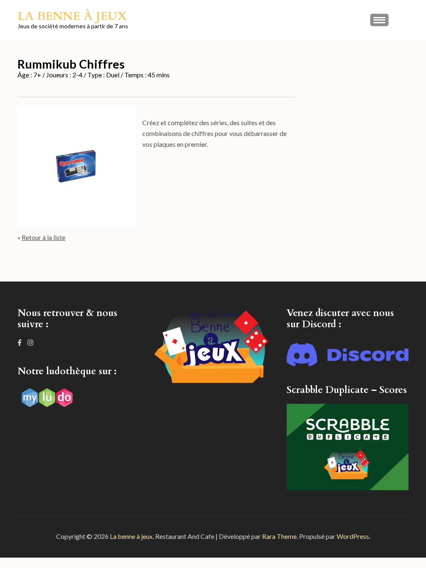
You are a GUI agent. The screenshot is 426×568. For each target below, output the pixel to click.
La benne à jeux (72, 16)
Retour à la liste (43, 237)
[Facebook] (19, 342)
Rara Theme (279, 536)
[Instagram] (30, 342)
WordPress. (353, 536)
